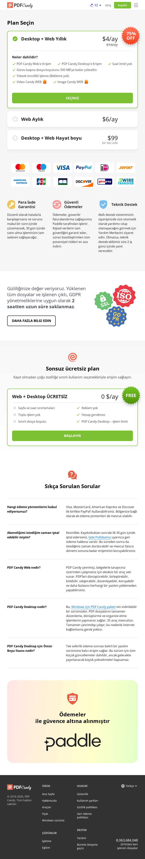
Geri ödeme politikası (84, 815)
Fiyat (45, 814)
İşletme (46, 841)
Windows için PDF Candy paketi (93, 607)
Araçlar (46, 807)
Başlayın (72, 435)
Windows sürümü (53, 820)
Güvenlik (82, 794)
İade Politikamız (100, 537)
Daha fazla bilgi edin (31, 320)
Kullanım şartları (87, 800)
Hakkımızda (49, 800)
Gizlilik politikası (87, 807)
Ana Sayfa (48, 794)
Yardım (81, 838)
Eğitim (46, 847)
